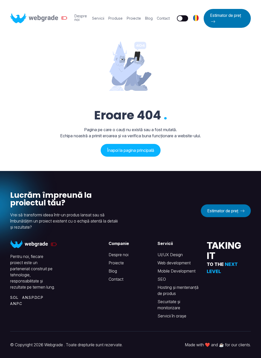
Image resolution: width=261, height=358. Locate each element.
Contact (163, 18)
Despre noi (80, 17)
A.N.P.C (16, 303)
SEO (162, 279)
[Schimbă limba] (196, 18)
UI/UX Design (170, 254)
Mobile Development (176, 271)
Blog (149, 18)
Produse (115, 18)
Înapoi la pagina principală (130, 150)
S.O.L (14, 297)
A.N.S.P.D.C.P (32, 297)
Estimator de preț (225, 15)
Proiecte (134, 18)
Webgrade (54, 344)
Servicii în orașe (172, 315)
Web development (174, 262)
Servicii (98, 18)
